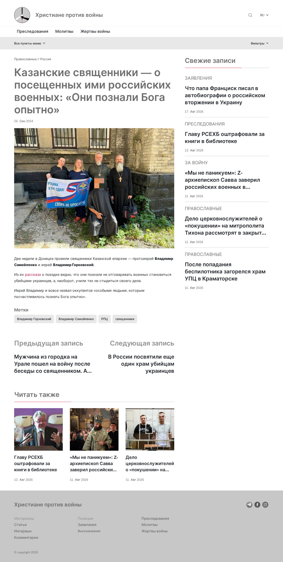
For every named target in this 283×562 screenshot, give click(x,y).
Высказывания (89, 531)
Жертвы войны (95, 31)
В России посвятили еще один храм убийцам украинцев (141, 363)
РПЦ (104, 319)
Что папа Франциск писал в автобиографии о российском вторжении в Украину (225, 95)
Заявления (87, 524)
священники (124, 319)
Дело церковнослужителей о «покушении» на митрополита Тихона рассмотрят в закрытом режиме (150, 464)
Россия (45, 59)
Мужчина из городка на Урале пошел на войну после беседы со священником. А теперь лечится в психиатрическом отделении (53, 364)
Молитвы (64, 31)
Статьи (20, 524)
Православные (25, 59)
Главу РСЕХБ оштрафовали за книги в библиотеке (35, 463)
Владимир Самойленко (76, 319)
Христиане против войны (69, 15)
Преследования (32, 31)
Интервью (23, 531)
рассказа (33, 274)
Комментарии (26, 537)
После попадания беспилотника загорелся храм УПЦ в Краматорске (225, 271)
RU (262, 15)
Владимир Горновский (34, 319)
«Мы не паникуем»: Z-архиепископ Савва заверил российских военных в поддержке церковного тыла (94, 464)
